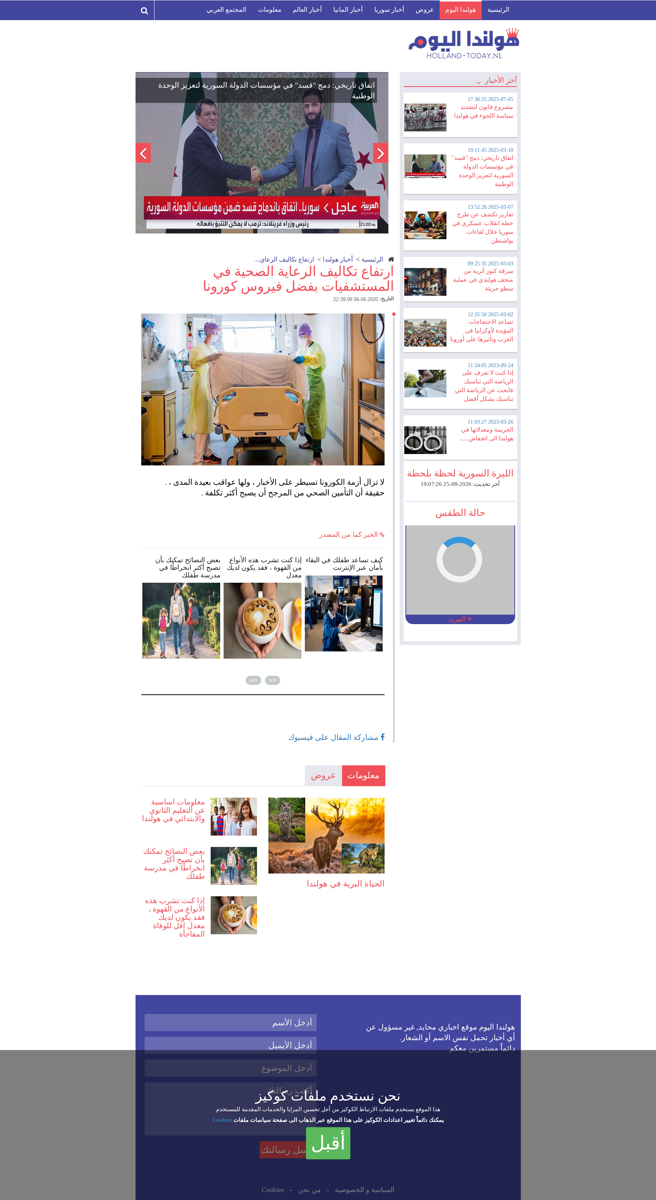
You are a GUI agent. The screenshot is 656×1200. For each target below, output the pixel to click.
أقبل (328, 1143)
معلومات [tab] (363, 775)
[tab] (460, 113)
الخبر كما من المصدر (349, 534)
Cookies (222, 1120)
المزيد (458, 619)
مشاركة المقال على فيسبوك (334, 737)
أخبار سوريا (389, 9)
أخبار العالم (307, 9)
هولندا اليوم (460, 9)
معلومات (269, 9)
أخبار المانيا (348, 9)
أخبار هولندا (338, 259)
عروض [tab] (323, 775)
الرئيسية (498, 9)
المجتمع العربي (226, 9)
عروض (425, 9)
